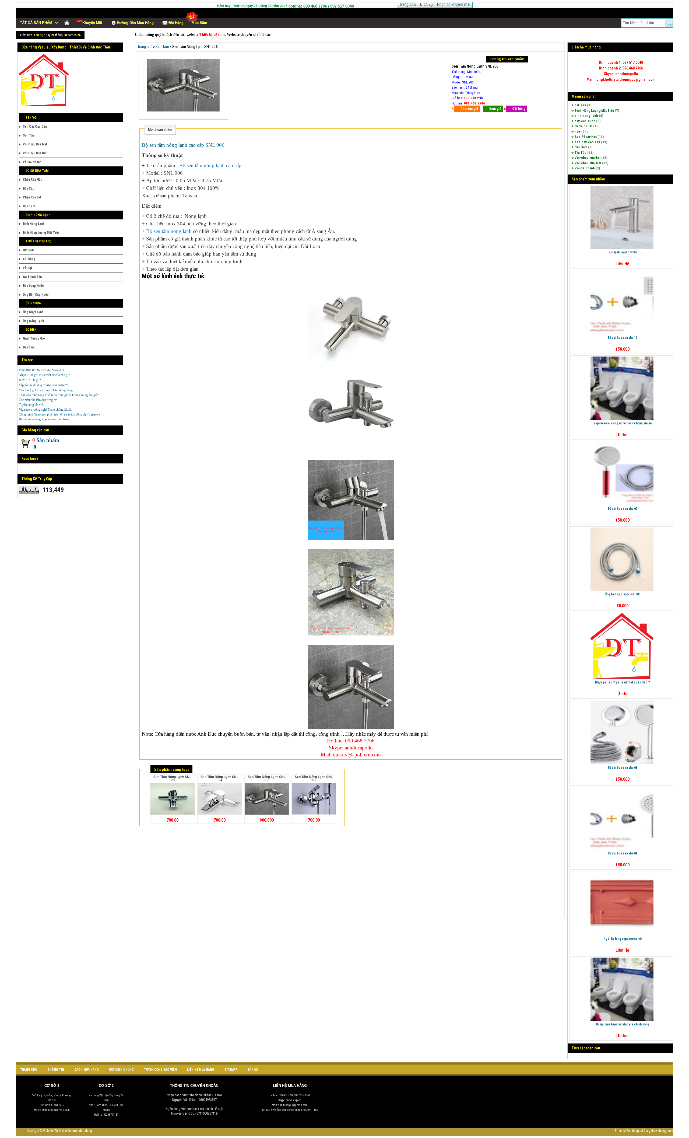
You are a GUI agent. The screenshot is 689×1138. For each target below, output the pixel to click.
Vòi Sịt (27, 268)
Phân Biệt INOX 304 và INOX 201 (41, 369)
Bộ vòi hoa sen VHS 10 (622, 338)
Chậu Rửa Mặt (32, 179)
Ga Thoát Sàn (32, 277)
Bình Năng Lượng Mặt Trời (41, 233)
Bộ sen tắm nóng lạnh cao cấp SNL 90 (182, 145)
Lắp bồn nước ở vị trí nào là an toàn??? (43, 385)
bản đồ (253, 1069)
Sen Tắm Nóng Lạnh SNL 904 (219, 778)
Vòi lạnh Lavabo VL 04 (623, 252)
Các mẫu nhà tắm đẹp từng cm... (39, 400)
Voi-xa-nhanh (585, 168)
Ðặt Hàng (176, 23)
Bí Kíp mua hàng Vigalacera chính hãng (44, 419)
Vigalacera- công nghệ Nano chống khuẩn (45, 409)
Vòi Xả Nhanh (32, 162)
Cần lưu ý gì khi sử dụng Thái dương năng (46, 390)
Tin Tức (580, 153)
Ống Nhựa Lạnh (33, 312)
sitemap (230, 1069)
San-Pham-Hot (586, 137)
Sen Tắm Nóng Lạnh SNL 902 (314, 778)
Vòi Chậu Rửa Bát (35, 153)
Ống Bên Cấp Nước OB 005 (622, 594)
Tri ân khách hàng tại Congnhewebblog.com (644, 1131)
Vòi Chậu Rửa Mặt (35, 144)
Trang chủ (144, 46)
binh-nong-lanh (586, 116)
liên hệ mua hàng (200, 1069)
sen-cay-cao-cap (587, 142)
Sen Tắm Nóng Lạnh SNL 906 (267, 778)
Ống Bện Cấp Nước (36, 294)
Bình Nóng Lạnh (33, 224)
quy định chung (121, 1069)
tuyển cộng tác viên (160, 1069)
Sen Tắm (29, 135)
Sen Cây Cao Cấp (35, 126)
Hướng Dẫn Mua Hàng (135, 23)
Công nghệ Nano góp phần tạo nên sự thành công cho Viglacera (59, 414)
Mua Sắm (199, 23)
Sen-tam (581, 147)
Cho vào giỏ (469, 109)
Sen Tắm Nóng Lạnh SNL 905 (172, 778)
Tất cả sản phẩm (36, 23)
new (578, 132)
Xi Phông (29, 259)
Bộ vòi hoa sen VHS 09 (622, 853)
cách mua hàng (86, 1069)
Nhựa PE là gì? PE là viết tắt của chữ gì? (44, 374)
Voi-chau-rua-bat (587, 158)
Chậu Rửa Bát (32, 197)
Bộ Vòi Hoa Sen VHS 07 (622, 509)
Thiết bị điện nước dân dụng (73, 1131)
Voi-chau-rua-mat (588, 163)
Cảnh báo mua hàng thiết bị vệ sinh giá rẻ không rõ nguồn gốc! (59, 395)
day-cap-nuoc (585, 121)
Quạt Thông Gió (34, 338)
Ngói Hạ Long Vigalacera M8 (622, 939)
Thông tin (55, 1069)
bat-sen (580, 105)
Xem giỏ (495, 109)
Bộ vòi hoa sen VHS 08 (622, 768)
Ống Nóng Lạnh (33, 321)
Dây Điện (28, 347)
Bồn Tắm (29, 206)
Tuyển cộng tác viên (31, 405)
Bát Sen (28, 250)
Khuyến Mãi (92, 23)
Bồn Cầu (28, 188)
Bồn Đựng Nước (33, 286)
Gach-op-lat (583, 126)
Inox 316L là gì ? (30, 380)
